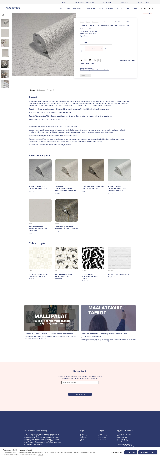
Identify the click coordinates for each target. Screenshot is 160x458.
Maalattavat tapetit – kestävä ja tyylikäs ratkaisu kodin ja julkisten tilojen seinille (106, 335)
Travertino (95, 22)
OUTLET (119, 8)
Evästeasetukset (116, 452)
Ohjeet (140, 2)
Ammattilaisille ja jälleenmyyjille (84, 2)
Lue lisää (40, 455)
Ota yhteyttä (107, 2)
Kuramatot (90, 8)
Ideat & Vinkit (132, 8)
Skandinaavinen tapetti (101, 70)
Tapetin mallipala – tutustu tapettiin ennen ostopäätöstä (49, 333)
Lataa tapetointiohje (87, 63)
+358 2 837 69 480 (122, 437)
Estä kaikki (131, 452)
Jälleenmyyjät (84, 437)
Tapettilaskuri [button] (84, 36)
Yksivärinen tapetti (86, 70)
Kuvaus (32, 90)
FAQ (147, 2)
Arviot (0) (50, 90)
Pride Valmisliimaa (65, 112)
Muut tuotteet (106, 8)
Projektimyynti (124, 2)
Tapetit (61, 8)
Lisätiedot (41, 90)
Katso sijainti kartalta (123, 441)
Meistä (64, 2)
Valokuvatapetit (74, 8)
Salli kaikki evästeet (147, 452)
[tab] (32, 90)
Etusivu (82, 22)
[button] (106, 48)
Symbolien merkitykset (127, 60)
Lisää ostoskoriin (94, 48)
